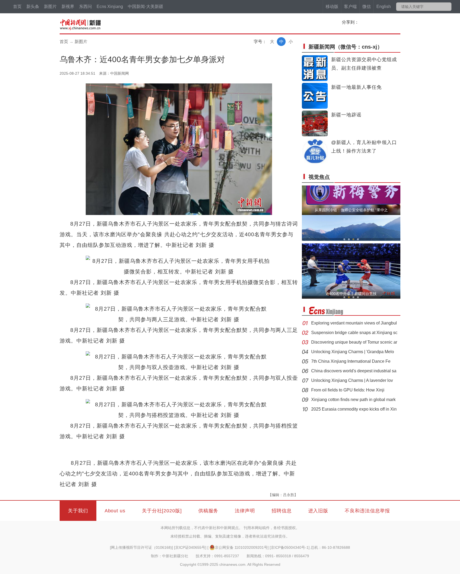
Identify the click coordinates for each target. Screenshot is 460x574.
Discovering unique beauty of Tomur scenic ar (354, 342)
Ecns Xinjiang (110, 6)
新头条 (32, 6)
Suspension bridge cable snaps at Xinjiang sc (354, 332)
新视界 (67, 6)
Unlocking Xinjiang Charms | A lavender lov (352, 380)
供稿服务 (208, 510)
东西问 (85, 6)
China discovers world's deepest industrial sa (353, 371)
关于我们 (78, 510)
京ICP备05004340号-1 (290, 547)
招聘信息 (282, 510)
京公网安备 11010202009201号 (241, 547)
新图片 (50, 6)
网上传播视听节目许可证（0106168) (141, 547)
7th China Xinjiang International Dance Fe (351, 361)
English (383, 6)
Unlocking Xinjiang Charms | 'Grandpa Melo (352, 351)
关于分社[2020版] (162, 510)
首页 (17, 6)
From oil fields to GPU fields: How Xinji (347, 390)
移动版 (332, 6)
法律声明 (245, 510)
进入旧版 (318, 510)
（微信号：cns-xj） (346, 47)
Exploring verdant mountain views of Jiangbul (354, 323)
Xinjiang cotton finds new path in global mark (353, 399)
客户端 (350, 6)
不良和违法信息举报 (367, 510)
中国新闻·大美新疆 (145, 6)
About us (115, 510)
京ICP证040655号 (190, 547)
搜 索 (447, 6)
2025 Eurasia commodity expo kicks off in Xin (354, 409)
